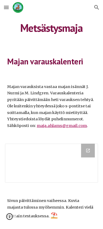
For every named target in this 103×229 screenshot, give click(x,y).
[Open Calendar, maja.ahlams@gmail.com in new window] (88, 150)
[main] (51, 28)
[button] (6, 7)
